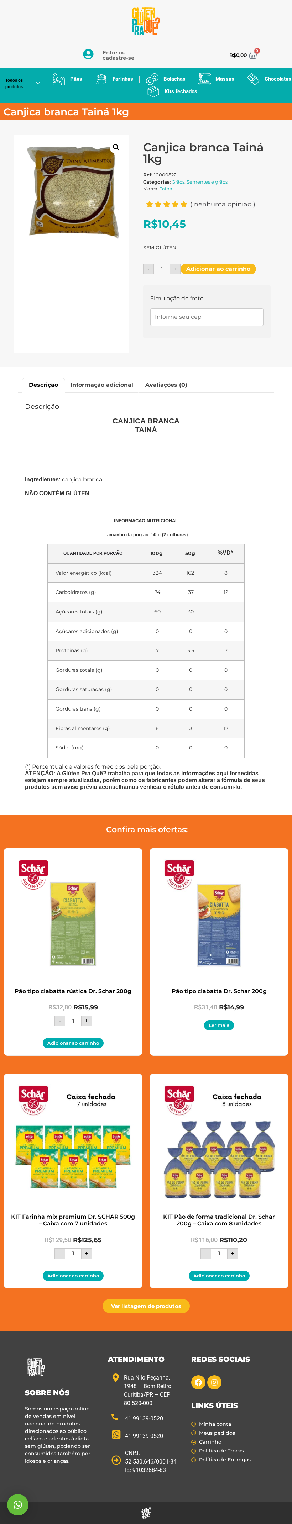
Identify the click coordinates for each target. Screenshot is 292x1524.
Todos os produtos (14, 83)
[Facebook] (198, 1382)
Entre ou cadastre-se (118, 55)
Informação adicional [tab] (102, 384)
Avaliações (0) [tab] (166, 384)
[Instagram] (214, 1382)
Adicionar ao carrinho (218, 268)
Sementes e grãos (207, 182)
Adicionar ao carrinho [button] (73, 1043)
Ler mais (219, 1025)
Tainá (166, 188)
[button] (116, 147)
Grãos (178, 182)
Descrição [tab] (43, 384)
